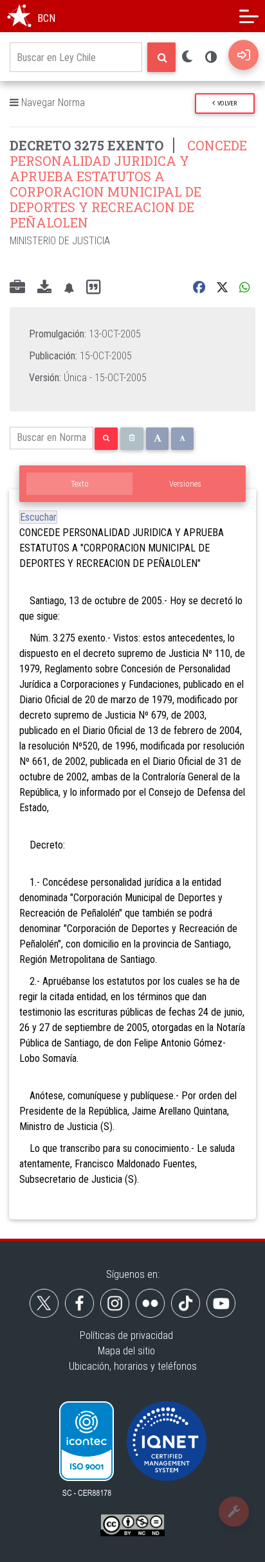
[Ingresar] (243, 55)
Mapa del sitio (126, 1351)
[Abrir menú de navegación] (249, 16)
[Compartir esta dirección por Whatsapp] (244, 287)
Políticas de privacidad (126, 1335)
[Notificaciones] (69, 288)
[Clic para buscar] (161, 57)
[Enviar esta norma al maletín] (17, 288)
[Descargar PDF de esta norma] (44, 288)
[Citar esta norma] (93, 287)
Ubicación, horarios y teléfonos (133, 1366)
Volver (226, 103)
